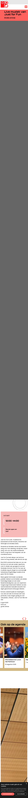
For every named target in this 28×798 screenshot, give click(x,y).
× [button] (26, 783)
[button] (25, 618)
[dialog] (14, 790)
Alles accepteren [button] (7, 794)
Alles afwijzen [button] (21, 794)
